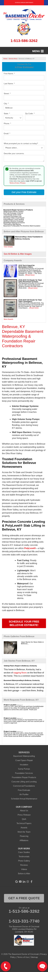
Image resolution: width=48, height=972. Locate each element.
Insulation (24, 764)
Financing (24, 836)
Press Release (24, 815)
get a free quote (24, 898)
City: (6, 103)
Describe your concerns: (14, 153)
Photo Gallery (24, 861)
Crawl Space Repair (24, 760)
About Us (24, 810)
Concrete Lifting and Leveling (24, 781)
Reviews (24, 865)
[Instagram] (27, 881)
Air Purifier (24, 794)
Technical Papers (24, 823)
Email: (7, 133)
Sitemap (34, 957)
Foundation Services (24, 773)
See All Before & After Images (18, 254)
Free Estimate (24, 790)
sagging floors (20, 673)
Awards (24, 827)
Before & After (24, 873)
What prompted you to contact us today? (21, 143)
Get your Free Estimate (24, 192)
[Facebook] (31, 881)
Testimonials (24, 856)
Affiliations (24, 840)
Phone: (7, 123)
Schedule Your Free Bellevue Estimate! (24, 623)
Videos (24, 869)
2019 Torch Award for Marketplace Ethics (26, 266)
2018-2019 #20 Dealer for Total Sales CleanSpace (30, 300)
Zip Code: (30, 113)
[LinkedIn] (24, 881)
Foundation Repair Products (24, 777)
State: (7, 113)
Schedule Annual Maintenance (24, 2)
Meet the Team (24, 832)
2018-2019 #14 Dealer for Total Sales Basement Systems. (30, 281)
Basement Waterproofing (24, 756)
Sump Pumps (24, 769)
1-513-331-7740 (24, 921)
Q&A (24, 819)
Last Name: (9, 83)
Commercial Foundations (24, 786)
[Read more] (29, 275)
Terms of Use (14, 183)
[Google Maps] (16, 881)
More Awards (8, 319)
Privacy (22, 183)
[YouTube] (20, 881)
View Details (8, 247)
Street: (7, 93)
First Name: (9, 73)
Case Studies (24, 852)
